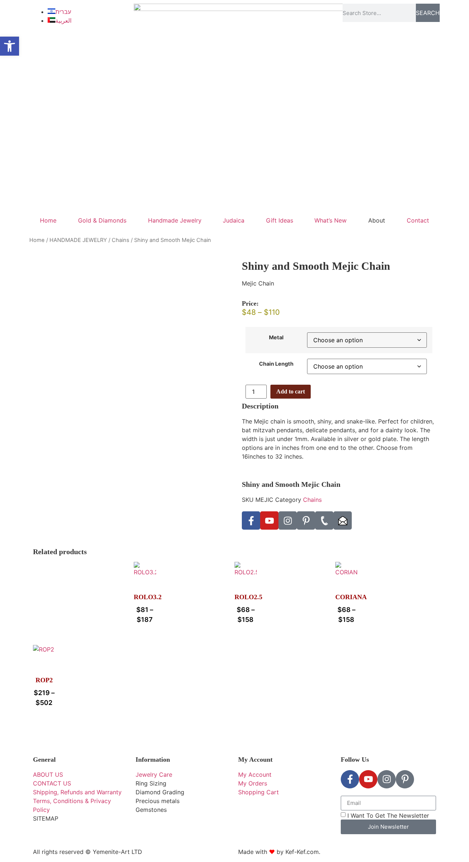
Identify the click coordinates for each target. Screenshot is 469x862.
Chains (120, 240)
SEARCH (428, 12)
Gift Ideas (279, 220)
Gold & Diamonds (102, 220)
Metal (276, 337)
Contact (418, 220)
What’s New (330, 220)
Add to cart (290, 391)
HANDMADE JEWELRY (78, 240)
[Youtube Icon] (269, 520)
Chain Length (276, 363)
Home (48, 220)
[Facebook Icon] (251, 520)
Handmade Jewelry (175, 220)
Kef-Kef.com (302, 851)
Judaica (233, 220)
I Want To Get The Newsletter (388, 815)
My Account (255, 759)
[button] (9, 46)
